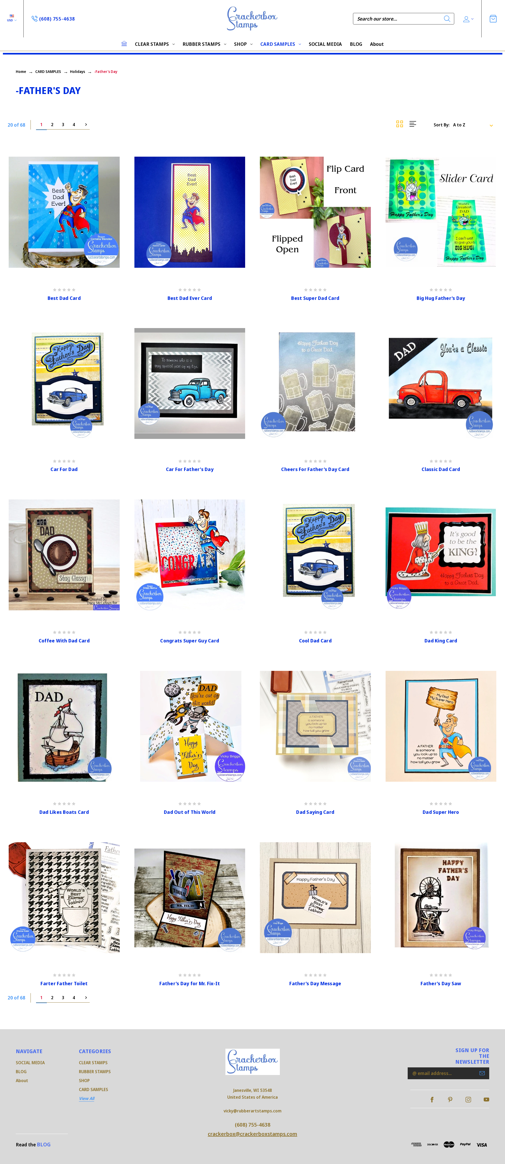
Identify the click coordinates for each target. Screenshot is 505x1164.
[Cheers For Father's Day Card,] (315, 384)
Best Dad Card (64, 298)
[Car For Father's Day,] (189, 384)
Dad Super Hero (441, 812)
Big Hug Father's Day (441, 298)
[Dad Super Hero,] (441, 726)
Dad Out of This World (189, 812)
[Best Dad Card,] (64, 212)
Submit (482, 1073)
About (377, 44)
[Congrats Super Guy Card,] (189, 555)
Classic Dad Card (441, 469)
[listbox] (474, 124)
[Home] (124, 43)
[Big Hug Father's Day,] (441, 212)
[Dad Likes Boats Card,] (64, 726)
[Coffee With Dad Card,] (64, 555)
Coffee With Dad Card (64, 641)
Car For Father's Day (190, 469)
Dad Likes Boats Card (64, 812)
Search (447, 19)
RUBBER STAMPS (201, 44)
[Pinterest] (450, 1099)
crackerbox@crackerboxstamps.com (252, 1133)
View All (86, 1098)
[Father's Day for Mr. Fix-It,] (189, 898)
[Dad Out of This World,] (189, 726)
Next (84, 125)
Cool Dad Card (315, 641)
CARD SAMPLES (277, 44)
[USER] (467, 18)
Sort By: (442, 125)
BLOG (356, 44)
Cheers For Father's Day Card (315, 469)
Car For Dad (64, 469)
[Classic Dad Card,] (441, 384)
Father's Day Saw (441, 983)
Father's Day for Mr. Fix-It (189, 983)
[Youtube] (486, 1099)
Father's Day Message (315, 983)
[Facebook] (432, 1099)
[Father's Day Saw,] (441, 898)
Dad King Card (441, 641)
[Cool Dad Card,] (315, 555)
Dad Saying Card (315, 812)
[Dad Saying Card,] (315, 726)
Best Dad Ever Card (190, 298)
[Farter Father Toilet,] (64, 898)
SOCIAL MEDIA (325, 44)
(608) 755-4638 (252, 1124)
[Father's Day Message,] (315, 898)
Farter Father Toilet (64, 983)
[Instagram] (468, 1099)
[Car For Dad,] (64, 384)
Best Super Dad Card (315, 298)
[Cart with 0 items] (493, 18)
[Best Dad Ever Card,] (189, 212)
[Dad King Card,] (441, 555)
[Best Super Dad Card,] (315, 212)
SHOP (240, 44)
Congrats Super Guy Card (189, 641)
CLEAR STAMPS (152, 44)
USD (10, 20)
